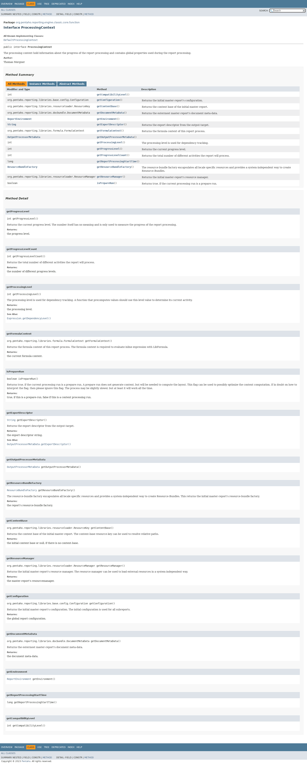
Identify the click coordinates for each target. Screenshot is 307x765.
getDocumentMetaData (110, 112)
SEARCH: (263, 10)
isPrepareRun (105, 183)
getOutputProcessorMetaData (115, 137)
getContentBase (107, 106)
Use (39, 4)
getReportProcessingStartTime (117, 161)
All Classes (8, 10)
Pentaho (26, 761)
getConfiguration (108, 99)
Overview (6, 4)
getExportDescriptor (110, 124)
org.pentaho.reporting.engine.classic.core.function (48, 22)
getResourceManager (109, 176)
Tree (46, 4)
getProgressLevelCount (112, 155)
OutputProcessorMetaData (23, 137)
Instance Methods (42, 83)
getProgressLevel (108, 148)
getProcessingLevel (109, 142)
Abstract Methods (71, 83)
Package (19, 4)
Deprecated (59, 4)
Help (79, 4)
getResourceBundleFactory (114, 166)
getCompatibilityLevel (112, 94)
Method (47, 14)
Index (71, 4)
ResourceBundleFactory (22, 166)
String (11, 124)
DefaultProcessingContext (21, 40)
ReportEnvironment (19, 118)
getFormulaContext (109, 130)
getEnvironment (107, 118)
